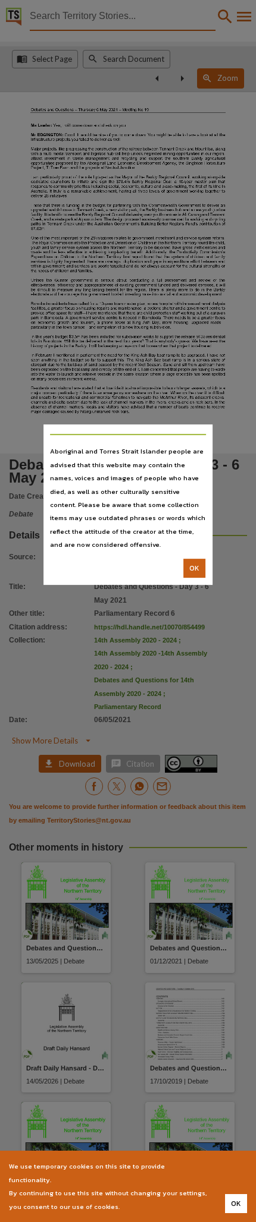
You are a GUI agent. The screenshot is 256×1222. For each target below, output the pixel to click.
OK (194, 568)
